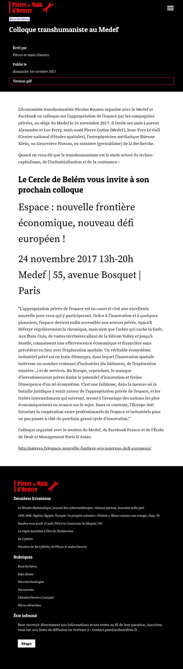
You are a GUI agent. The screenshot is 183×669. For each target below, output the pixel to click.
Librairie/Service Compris (36, 597)
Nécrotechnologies (31, 582)
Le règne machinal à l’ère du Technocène (45, 531)
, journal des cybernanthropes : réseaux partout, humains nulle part (81, 508)
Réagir (26, 643)
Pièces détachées (29, 605)
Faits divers (25, 574)
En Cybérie (25, 539)
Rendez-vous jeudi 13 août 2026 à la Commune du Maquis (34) (60, 523)
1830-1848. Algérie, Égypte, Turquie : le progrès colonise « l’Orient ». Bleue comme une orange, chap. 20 (88, 516)
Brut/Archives (19, 19)
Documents (26, 590)
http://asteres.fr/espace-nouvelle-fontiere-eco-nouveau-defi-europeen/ (84, 448)
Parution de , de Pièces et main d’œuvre (52, 547)
